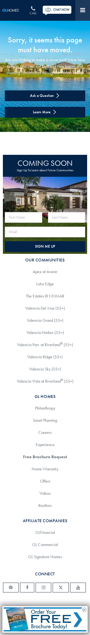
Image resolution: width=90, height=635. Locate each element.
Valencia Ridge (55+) (45, 356)
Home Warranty (45, 469)
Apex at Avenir (45, 271)
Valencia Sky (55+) (45, 369)
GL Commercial (45, 544)
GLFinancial (45, 532)
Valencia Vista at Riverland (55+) (45, 381)
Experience (45, 444)
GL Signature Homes (45, 556)
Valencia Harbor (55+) (45, 332)
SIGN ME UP (45, 246)
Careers (45, 432)
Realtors (45, 505)
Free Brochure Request (45, 456)
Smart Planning (45, 420)
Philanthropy (45, 408)
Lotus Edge (45, 283)
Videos (45, 493)
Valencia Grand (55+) (45, 320)
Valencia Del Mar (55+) (45, 308)
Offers (45, 481)
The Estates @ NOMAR (45, 296)
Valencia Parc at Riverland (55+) (45, 344)
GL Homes (13, 10)
